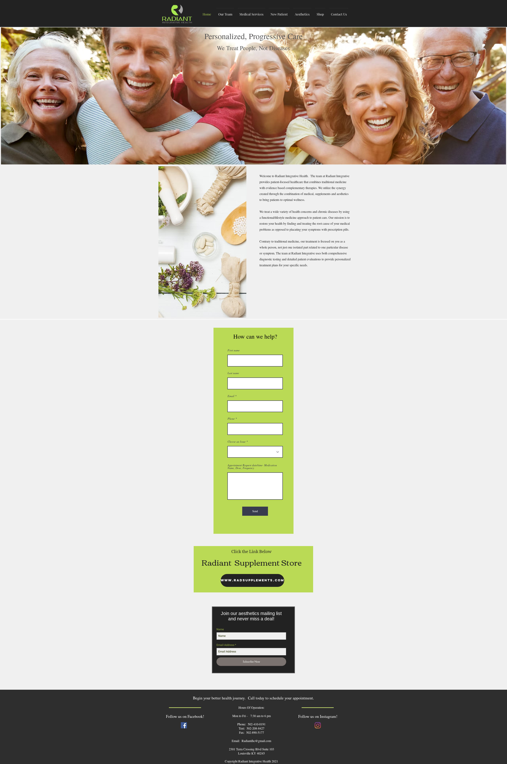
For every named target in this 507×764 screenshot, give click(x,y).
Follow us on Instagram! (317, 716)
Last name (233, 373)
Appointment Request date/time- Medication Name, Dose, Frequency (252, 466)
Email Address (225, 645)
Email (231, 396)
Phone (231, 418)
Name (220, 629)
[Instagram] (318, 725)
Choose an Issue (237, 441)
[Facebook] (184, 725)
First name (234, 350)
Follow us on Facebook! (185, 716)
